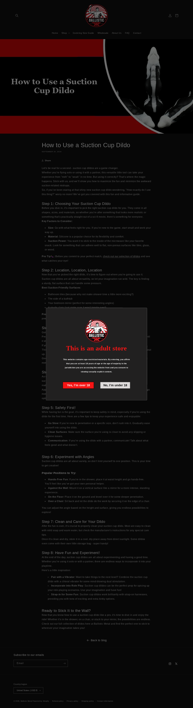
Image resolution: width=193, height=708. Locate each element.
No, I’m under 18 (115, 385)
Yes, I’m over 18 (78, 385)
